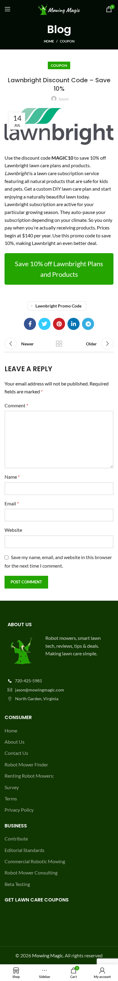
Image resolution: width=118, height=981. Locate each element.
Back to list (59, 344)
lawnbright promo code (58, 305)
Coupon (67, 41)
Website (13, 530)
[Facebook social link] (30, 324)
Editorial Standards (24, 850)
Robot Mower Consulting (31, 872)
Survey (12, 787)
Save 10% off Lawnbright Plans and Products (59, 269)
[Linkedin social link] (73, 324)
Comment (16, 405)
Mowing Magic (47, 955)
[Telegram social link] (88, 324)
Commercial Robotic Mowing (35, 861)
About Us (15, 742)
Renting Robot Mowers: (29, 776)
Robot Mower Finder (26, 764)
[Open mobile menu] (8, 9)
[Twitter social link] (44, 324)
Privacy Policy (19, 810)
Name (12, 477)
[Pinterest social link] (59, 324)
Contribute (16, 838)
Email (12, 503)
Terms (11, 798)
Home (49, 41)
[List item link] (59, 680)
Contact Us (16, 753)
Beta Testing (17, 884)
